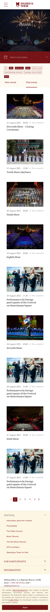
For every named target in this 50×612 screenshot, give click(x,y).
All (6, 68)
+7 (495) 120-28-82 (16, 582)
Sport (6, 77)
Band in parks (37, 68)
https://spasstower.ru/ (20, 590)
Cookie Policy (13, 600)
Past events (31, 82)
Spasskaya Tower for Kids (33, 72)
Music (28, 68)
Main (11, 68)
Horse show (19, 68)
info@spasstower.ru (11, 585)
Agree (25, 607)
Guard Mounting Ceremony (13, 72)
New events (10, 82)
